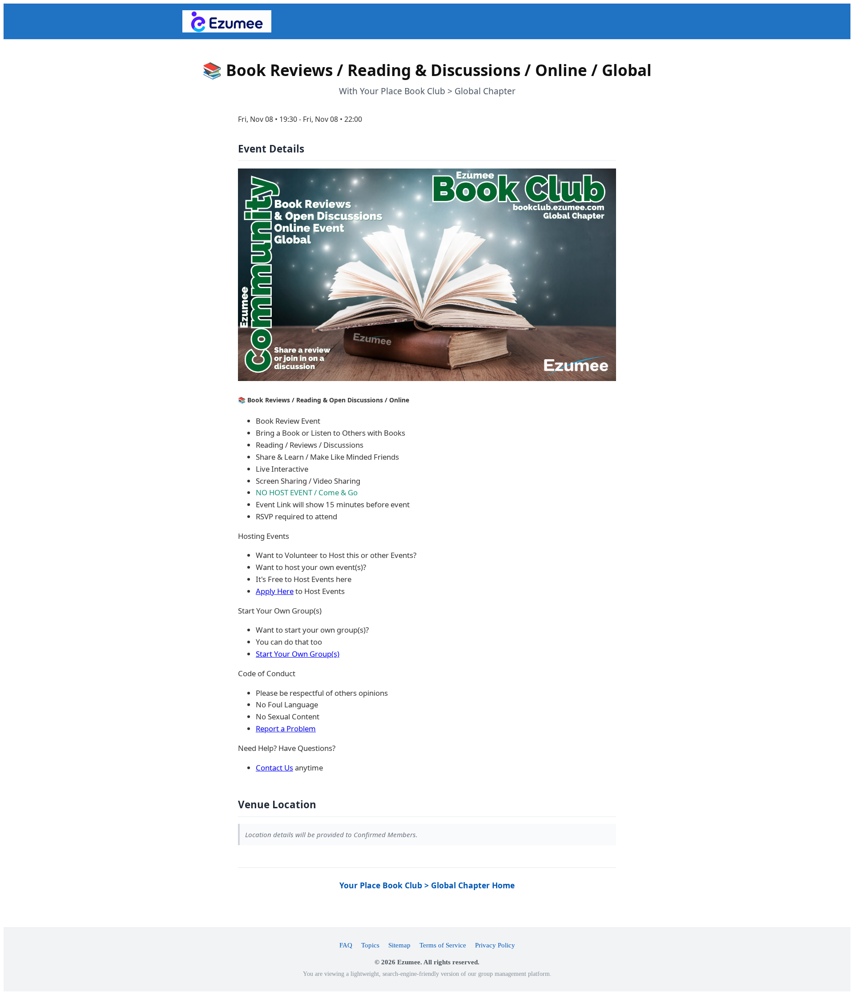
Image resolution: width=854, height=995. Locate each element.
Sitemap (399, 945)
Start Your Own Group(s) (297, 654)
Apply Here (275, 591)
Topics (370, 945)
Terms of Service (442, 945)
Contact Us (274, 767)
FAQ (345, 945)
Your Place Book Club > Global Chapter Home (427, 885)
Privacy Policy (495, 945)
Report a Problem (286, 728)
